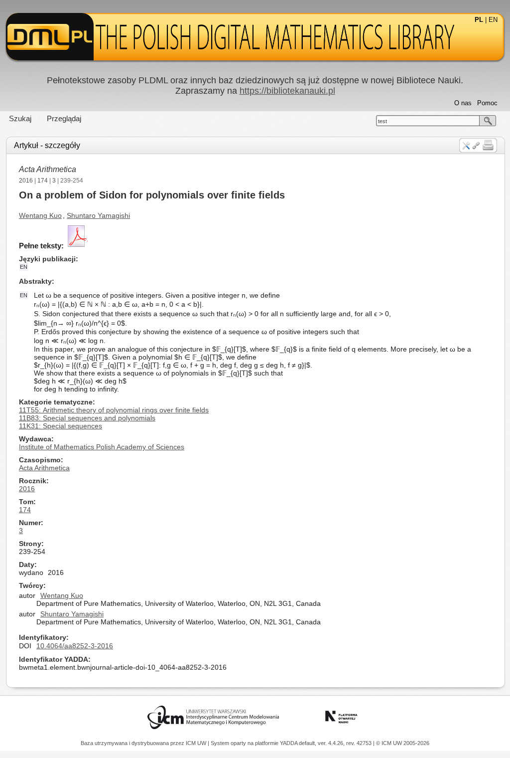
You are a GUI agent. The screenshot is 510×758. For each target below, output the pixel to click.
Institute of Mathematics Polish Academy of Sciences (101, 447)
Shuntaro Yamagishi (98, 215)
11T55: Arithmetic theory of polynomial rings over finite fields (114, 410)
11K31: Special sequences (60, 426)
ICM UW (197, 743)
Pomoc (487, 103)
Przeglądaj (64, 118)
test (382, 121)
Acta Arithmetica (47, 169)
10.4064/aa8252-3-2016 (74, 646)
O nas (463, 103)
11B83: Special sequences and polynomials (87, 418)
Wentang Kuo (40, 215)
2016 (26, 180)
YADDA (289, 743)
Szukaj (20, 118)
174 (42, 180)
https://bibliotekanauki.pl (287, 91)
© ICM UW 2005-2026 (402, 743)
